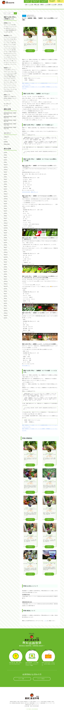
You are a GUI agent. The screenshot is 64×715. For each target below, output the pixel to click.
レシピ (5, 139)
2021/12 (6, 281)
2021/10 (6, 286)
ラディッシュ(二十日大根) (10, 24)
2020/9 (5, 317)
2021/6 (5, 295)
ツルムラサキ (14, 37)
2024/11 (5, 196)
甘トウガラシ (11, 73)
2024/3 (5, 215)
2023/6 (5, 237)
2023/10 (6, 227)
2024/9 (5, 201)
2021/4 (5, 300)
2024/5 (5, 210)
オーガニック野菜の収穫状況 (42, 701)
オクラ (14, 87)
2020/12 (6, 310)
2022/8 (5, 261)
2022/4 (5, 271)
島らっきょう (7, 60)
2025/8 (5, 174)
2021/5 (5, 298)
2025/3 (5, 186)
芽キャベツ (12, 82)
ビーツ (12, 26)
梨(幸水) (6, 98)
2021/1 (5, 308)
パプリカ (10, 87)
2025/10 (6, 169)
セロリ (11, 40)
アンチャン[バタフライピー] (10, 58)
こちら (45, 620)
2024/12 (6, 193)
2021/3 (5, 303)
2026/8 (5, 152)
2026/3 (5, 157)
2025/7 (5, 176)
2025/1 (5, 191)
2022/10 (6, 257)
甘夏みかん (13, 96)
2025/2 (5, 188)
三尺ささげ (6, 76)
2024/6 (5, 208)
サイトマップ (36, 704)
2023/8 (5, 232)
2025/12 (6, 164)
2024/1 (5, 220)
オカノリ (9, 42)
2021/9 (5, 288)
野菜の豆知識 (7, 144)
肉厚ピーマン (14, 75)
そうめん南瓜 (7, 69)
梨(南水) (10, 98)
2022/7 (5, 264)
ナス (14, 83)
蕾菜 (10, 76)
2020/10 (6, 315)
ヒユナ (7, 40)
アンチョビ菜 (13, 44)
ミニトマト (14, 85)
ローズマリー (7, 62)
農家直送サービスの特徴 (28, 701)
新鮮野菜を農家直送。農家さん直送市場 (16, 701)
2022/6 (5, 266)
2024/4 (5, 213)
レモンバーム (13, 57)
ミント (15, 60)
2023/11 (5, 225)
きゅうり (6, 87)
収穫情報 (6, 141)
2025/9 (5, 171)
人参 (9, 31)
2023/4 (5, 242)
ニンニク (6, 73)
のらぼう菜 (12, 39)
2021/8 (5, 291)
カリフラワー (7, 82)
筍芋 (15, 30)
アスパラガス (7, 89)
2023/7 (5, 235)
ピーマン (9, 85)
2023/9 (5, 230)
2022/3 (5, 274)
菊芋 (7, 28)
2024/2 (5, 218)
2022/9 (5, 259)
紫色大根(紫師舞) (10, 30)
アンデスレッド (7, 26)
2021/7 (5, 293)
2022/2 (5, 276)
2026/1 (5, 162)
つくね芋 (6, 31)
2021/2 (5, 305)
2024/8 (5, 203)
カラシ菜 (11, 49)
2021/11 (5, 283)
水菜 (13, 42)
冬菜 (15, 49)
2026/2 (5, 159)
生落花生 (14, 76)
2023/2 (5, 247)
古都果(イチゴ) (7, 96)
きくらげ (6, 105)
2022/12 (6, 252)
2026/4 (5, 154)
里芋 (12, 31)
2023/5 (5, 240)
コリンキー (12, 89)
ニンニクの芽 (7, 57)
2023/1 (5, 249)
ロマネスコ (9, 53)
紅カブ (10, 28)
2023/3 (5, 244)
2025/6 (5, 179)
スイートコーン (8, 83)
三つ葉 (11, 60)
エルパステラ (7, 39)
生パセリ (15, 55)
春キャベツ (9, 55)
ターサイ (6, 51)
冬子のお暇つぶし (26, 365)
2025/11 (5, 167)
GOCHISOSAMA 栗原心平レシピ (30, 192)
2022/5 (5, 269)
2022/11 (5, 254)
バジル (8, 37)
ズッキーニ (12, 69)
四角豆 (8, 75)
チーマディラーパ (8, 46)
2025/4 (5, 184)
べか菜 (9, 51)
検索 (15, 13)
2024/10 (6, 198)
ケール (5, 37)
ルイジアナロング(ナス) (9, 78)
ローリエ (12, 62)
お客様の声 (6, 136)
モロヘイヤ (9, 64)
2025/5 (5, 181)
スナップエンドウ (12, 71)
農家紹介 (34, 701)
